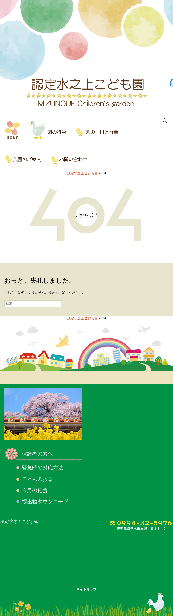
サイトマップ (86, 589)
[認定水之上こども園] (86, 58)
